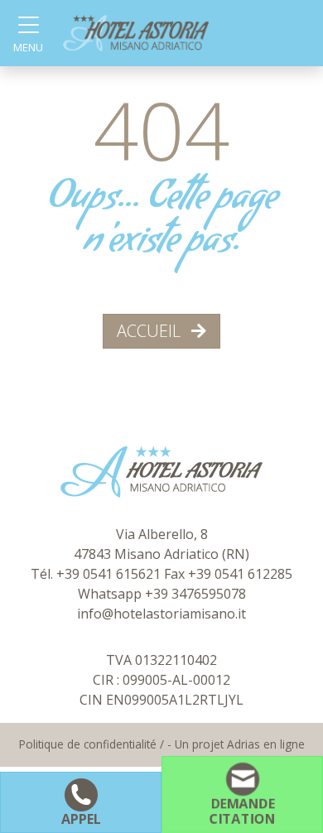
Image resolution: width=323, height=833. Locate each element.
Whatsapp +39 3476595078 (162, 594)
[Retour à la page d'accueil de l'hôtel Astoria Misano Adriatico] (136, 33)
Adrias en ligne (266, 744)
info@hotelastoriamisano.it (161, 613)
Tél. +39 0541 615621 (97, 574)
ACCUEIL (151, 331)
